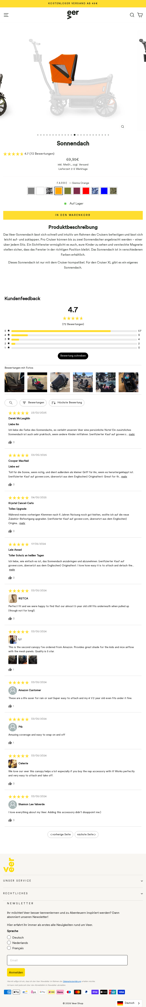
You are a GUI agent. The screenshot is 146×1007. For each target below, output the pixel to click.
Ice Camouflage (49, 191)
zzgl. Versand (80, 164)
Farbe (73, 183)
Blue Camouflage (95, 191)
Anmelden (16, 972)
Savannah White (40, 191)
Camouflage (113, 191)
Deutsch (129, 1003)
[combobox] (128, 1003)
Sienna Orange (58, 191)
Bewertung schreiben (73, 355)
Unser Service (17, 881)
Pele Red (86, 191)
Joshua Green (67, 191)
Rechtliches (15, 893)
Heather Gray (31, 191)
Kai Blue (104, 191)
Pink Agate (77, 191)
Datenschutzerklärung (72, 981)
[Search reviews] (11, 402)
